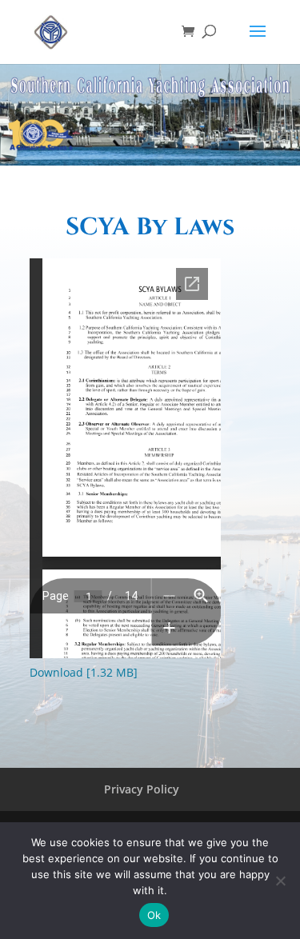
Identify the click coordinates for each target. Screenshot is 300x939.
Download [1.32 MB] (84, 672)
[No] (280, 881)
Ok (154, 915)
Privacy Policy (141, 789)
